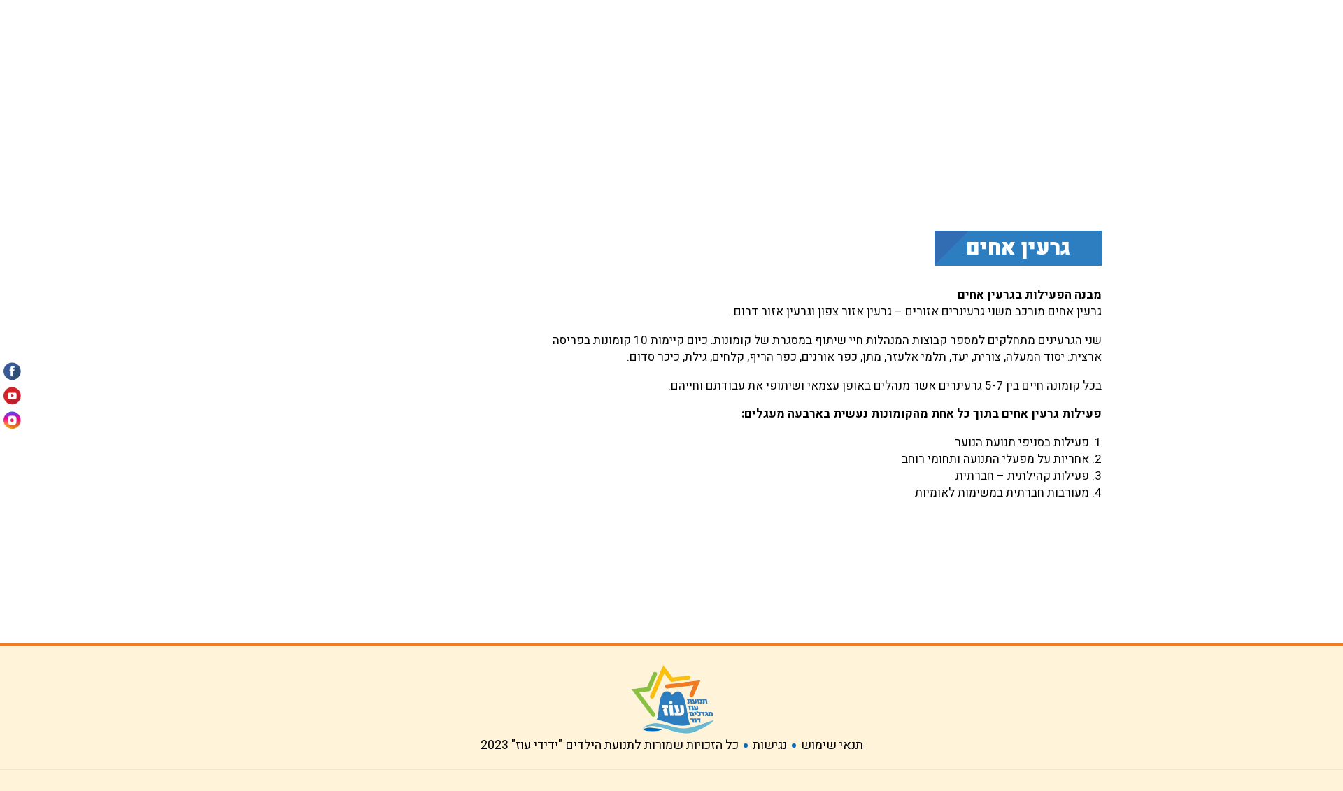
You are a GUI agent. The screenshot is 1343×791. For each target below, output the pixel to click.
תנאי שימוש (832, 745)
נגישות (770, 745)
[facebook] (12, 375)
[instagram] (12, 416)
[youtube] (12, 395)
